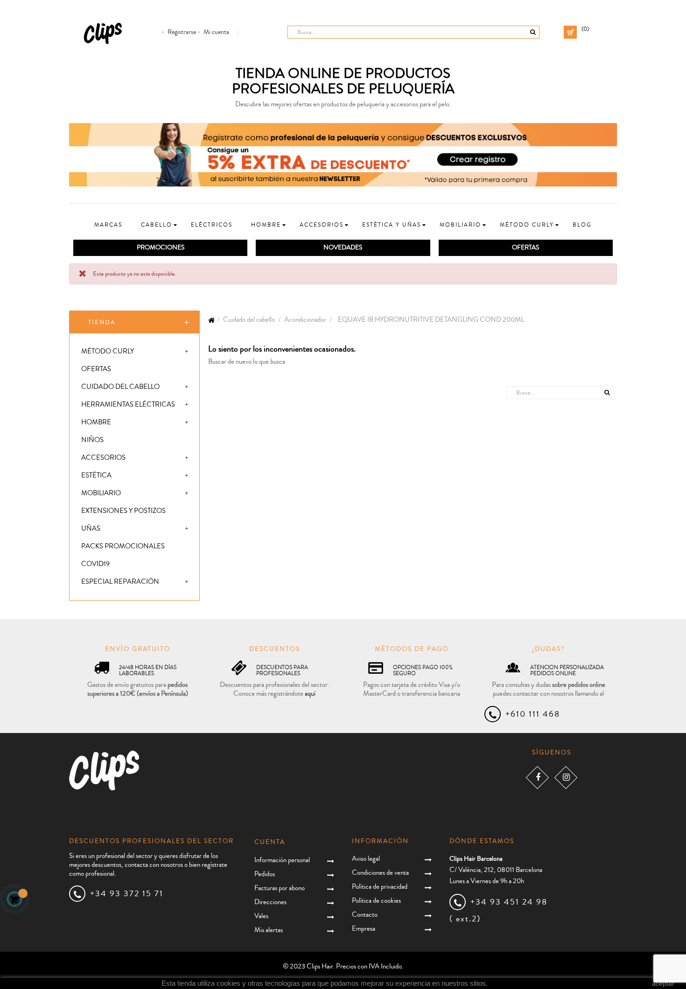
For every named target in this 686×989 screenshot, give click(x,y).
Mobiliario (101, 493)
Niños (92, 440)
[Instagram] (565, 777)
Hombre (96, 422)
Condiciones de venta (380, 873)
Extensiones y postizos (123, 511)
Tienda (102, 322)
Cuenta (269, 842)
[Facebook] (537, 777)
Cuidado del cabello (120, 387)
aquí (310, 694)
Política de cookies (376, 901)
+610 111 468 (532, 714)
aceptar (663, 983)
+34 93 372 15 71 (126, 893)
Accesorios (103, 458)
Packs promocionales (123, 546)
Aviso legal (366, 859)
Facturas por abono (279, 888)
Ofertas (96, 369)
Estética (96, 475)
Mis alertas (268, 930)
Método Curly (107, 351)
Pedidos (264, 874)
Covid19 (95, 564)
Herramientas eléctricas (128, 404)
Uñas (90, 528)
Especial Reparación (120, 582)
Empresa (363, 929)
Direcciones (270, 902)
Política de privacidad (379, 887)
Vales (261, 916)
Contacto (365, 915)
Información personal (282, 860)
